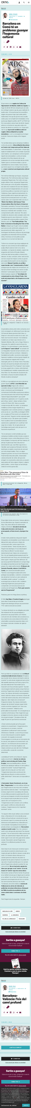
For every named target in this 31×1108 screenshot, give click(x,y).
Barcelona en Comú (7, 911)
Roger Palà (12, 986)
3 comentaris (16, 928)
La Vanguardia (15, 915)
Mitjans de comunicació (9, 918)
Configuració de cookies (8, 1105)
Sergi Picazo (13, 14)
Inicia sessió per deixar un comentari (15, 931)
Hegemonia (5, 915)
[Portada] (5, 2)
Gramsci (18, 911)
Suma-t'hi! (14, 951)
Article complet (16, 1047)
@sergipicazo (14, 19)
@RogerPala (13, 991)
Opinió (3, 8)
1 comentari (16, 1058)
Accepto (26, 1105)
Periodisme (22, 918)
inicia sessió (22, 955)
